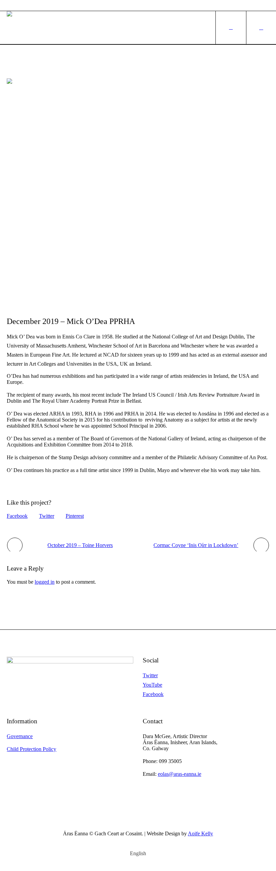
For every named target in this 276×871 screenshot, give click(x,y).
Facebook (17, 516)
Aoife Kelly (200, 833)
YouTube (152, 685)
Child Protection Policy (31, 749)
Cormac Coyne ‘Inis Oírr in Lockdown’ (195, 545)
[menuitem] (138, 853)
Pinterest (75, 516)
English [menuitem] (138, 853)
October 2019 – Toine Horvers (80, 545)
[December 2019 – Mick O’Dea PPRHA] (138, 192)
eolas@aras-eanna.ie (179, 774)
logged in (45, 582)
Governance (20, 736)
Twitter (46, 516)
